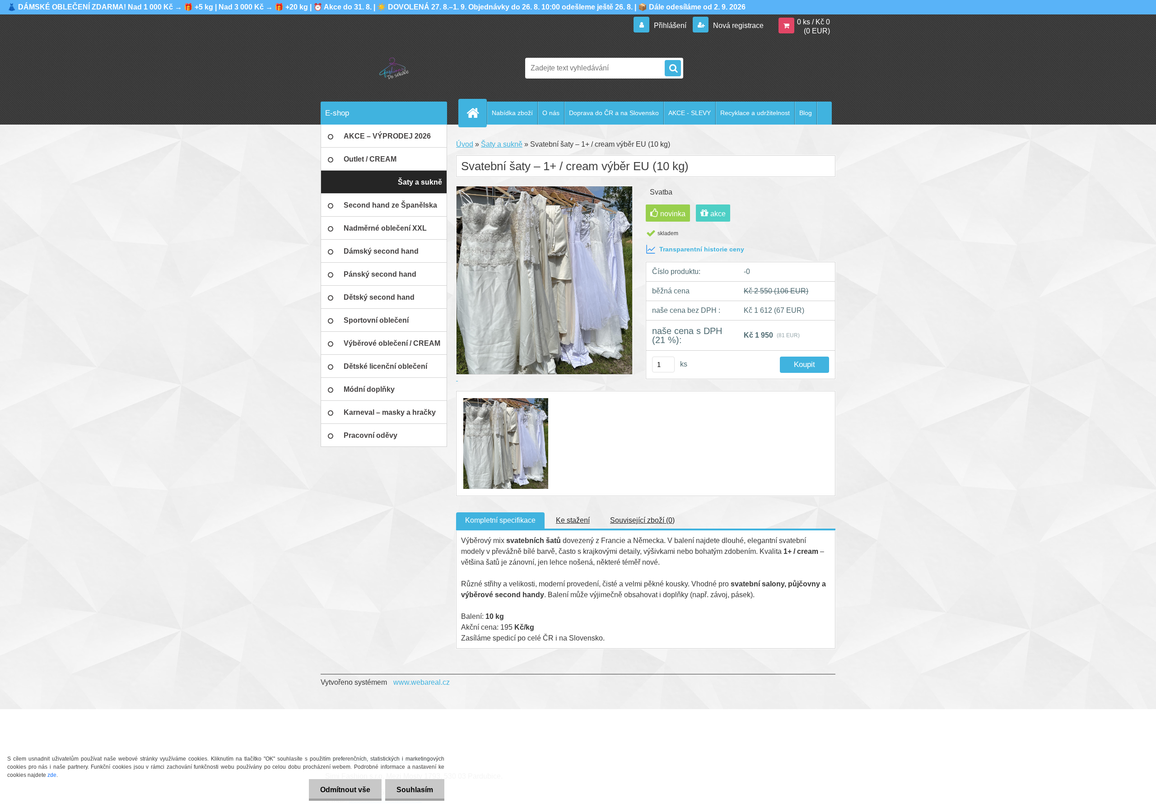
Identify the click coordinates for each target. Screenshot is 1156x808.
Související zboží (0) (642, 520)
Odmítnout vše (345, 790)
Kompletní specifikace (500, 520)
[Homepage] (476, 113)
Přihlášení (670, 25)
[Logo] (383, 68)
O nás (550, 112)
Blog (805, 112)
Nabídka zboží (512, 112)
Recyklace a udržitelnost (755, 112)
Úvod (464, 144)
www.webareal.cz (421, 682)
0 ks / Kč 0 (813, 22)
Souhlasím (414, 790)
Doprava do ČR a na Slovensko (614, 112)
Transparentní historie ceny (701, 249)
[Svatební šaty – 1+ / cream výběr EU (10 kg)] (504, 399)
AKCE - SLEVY (689, 112)
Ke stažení (573, 520)
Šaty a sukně (501, 144)
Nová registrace (737, 25)
